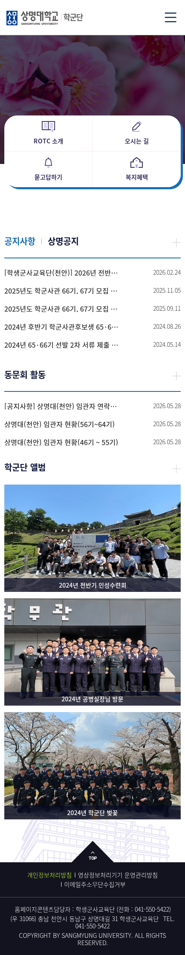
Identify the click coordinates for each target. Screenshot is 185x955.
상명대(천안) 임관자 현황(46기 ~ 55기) (61, 442)
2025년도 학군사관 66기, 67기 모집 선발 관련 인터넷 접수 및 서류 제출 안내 (61, 308)
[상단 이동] (92, 858)
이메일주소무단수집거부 (95, 884)
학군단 (73, 17)
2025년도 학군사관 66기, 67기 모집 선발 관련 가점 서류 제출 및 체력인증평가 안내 (61, 290)
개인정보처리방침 (49, 874)
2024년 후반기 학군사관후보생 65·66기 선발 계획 (61, 326)
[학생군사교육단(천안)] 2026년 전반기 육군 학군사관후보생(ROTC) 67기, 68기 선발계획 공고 (61, 272)
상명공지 (63, 241)
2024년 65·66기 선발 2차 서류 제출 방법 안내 (61, 344)
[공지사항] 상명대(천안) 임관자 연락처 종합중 (61, 406)
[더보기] (176, 242)
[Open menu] (170, 17)
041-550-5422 (152, 909)
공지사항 (19, 241)
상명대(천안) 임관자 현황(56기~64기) (59, 424)
